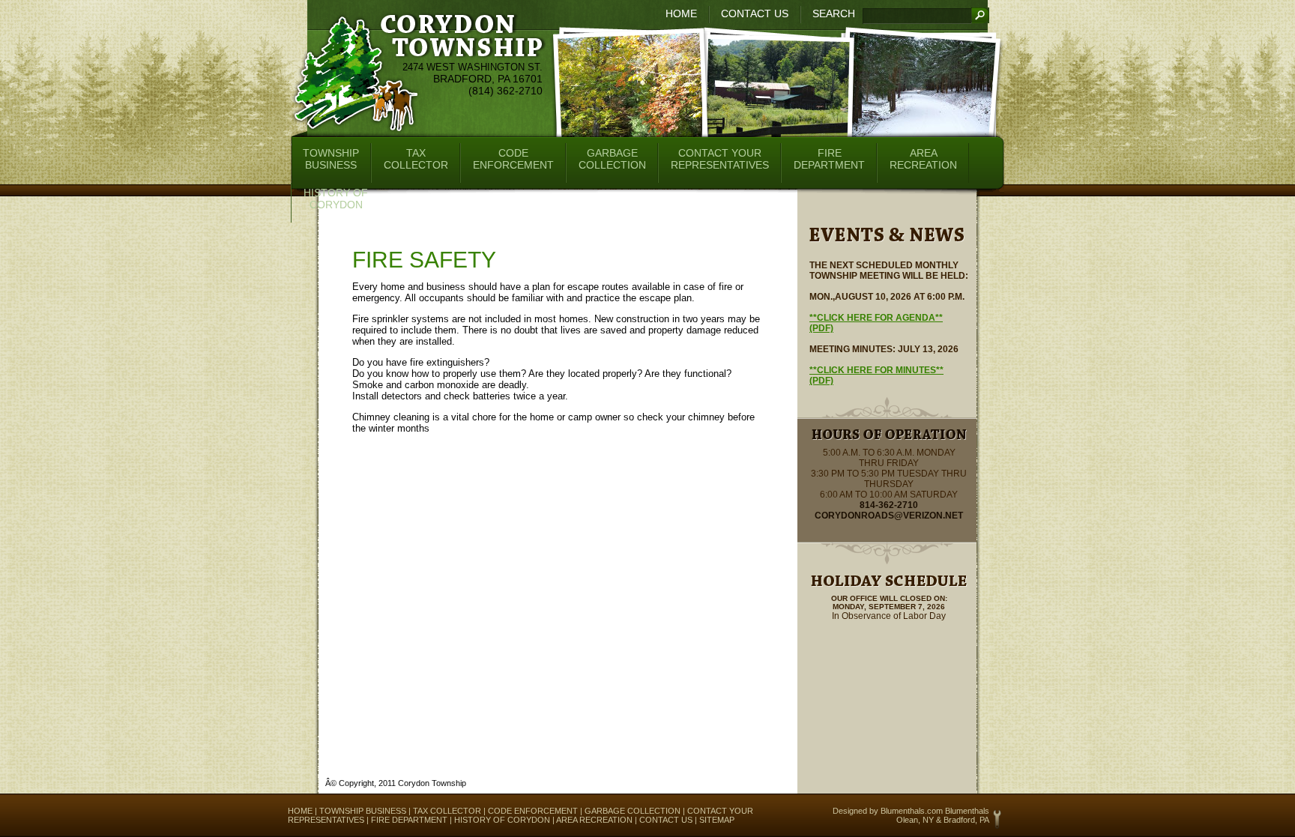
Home (681, 13)
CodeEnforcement (513, 159)
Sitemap (716, 819)
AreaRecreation (923, 159)
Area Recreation (594, 819)
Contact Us (754, 13)
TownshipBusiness (331, 159)
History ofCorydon (336, 199)
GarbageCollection (612, 159)
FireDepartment (829, 159)
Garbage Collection (632, 810)
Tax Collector (447, 810)
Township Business (362, 810)
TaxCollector (416, 159)
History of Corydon (502, 819)
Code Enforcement (533, 810)
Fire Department (409, 819)
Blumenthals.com (912, 810)
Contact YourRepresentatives (720, 159)
